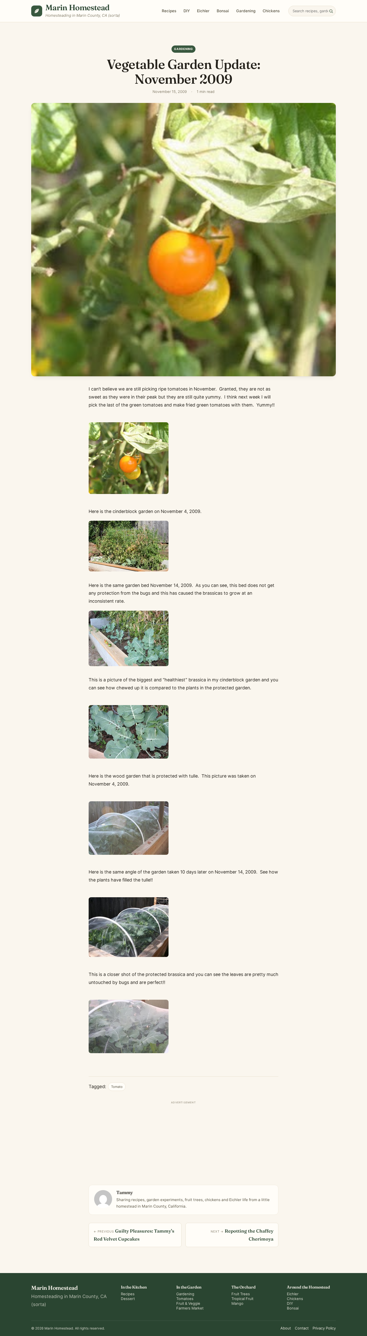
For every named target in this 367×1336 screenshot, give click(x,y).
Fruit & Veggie (188, 1303)
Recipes (169, 10)
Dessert (128, 1299)
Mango (237, 1303)
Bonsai (223, 10)
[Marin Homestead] (36, 10)
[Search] (331, 10)
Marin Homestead (77, 7)
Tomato (117, 1087)
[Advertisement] (183, 1141)
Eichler (203, 10)
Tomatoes (184, 1299)
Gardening (245, 10)
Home (136, 39)
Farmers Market (189, 1308)
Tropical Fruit (242, 1299)
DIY (187, 10)
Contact (302, 1328)
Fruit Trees (240, 1294)
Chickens (271, 10)
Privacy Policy (324, 1328)
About (285, 1328)
